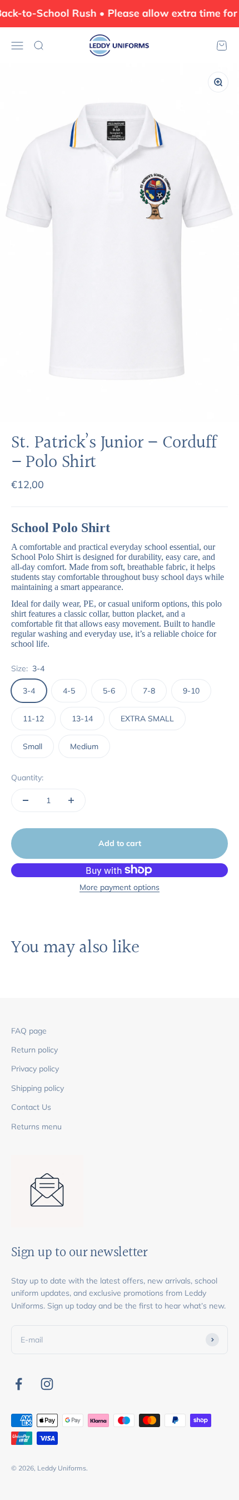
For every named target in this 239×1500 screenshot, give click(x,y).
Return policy (34, 1050)
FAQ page (29, 1031)
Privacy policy (35, 1069)
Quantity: (27, 778)
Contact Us (31, 1107)
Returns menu (36, 1127)
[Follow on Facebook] (18, 1383)
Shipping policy (37, 1088)
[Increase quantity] (71, 800)
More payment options (119, 887)
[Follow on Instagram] (46, 1383)
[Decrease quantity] (25, 800)
